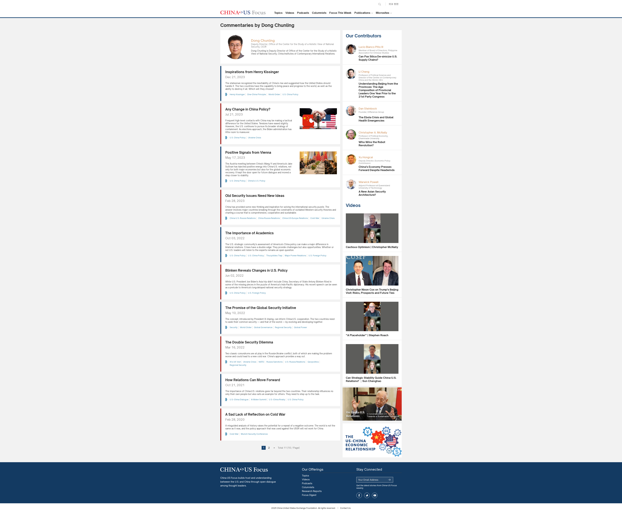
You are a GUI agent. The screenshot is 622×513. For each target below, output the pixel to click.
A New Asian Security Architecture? (372, 193)
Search (379, 4)
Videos (289, 12)
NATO (261, 362)
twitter (367, 495)
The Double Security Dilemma (249, 342)
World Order (274, 94)
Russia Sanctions (274, 362)
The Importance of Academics (249, 233)
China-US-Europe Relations (295, 218)
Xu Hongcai (366, 157)
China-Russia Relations (269, 218)
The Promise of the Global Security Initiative (260, 308)
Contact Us (345, 508)
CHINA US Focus (243, 12)
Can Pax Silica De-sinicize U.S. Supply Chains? (378, 58)
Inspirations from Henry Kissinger (252, 72)
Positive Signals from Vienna (248, 152)
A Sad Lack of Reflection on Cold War (255, 414)
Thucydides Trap (274, 255)
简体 (391, 4)
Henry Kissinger (237, 94)
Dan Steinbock (368, 108)
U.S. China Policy (290, 94)
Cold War (314, 218)
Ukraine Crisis (254, 137)
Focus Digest (309, 495)
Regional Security (283, 327)
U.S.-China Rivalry (277, 399)
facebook (359, 495)
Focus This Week (340, 12)
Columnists (319, 12)
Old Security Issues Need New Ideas (254, 196)
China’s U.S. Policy (256, 181)
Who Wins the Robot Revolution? (372, 143)
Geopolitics (313, 362)
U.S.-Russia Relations (295, 362)
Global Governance (263, 327)
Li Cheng (364, 71)
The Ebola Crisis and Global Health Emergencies (376, 119)
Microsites (382, 12)
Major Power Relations (295, 255)
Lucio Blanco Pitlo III (371, 47)
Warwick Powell (368, 182)
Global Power (300, 327)
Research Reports (312, 491)
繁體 (396, 4)
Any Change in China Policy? (247, 109)
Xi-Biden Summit (258, 399)
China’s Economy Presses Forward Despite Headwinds (377, 168)
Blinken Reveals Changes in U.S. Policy (256, 270)
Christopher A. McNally (373, 132)
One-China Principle (256, 94)
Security (233, 327)
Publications (362, 12)
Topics (278, 12)
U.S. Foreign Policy (317, 255)
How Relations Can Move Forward (252, 380)
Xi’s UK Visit (235, 362)
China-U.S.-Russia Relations (243, 218)
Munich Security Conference (254, 434)
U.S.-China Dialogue (239, 399)
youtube (374, 495)
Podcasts (303, 12)
